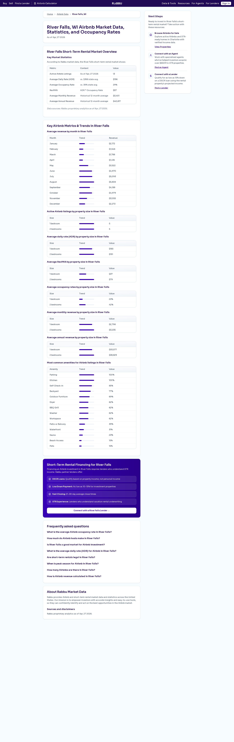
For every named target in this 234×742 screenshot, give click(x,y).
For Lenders (212, 3)
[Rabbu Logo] (117, 3)
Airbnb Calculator (47, 3)
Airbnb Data (62, 14)
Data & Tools (169, 3)
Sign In (226, 3)
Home (50, 14)
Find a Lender (22, 3)
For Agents (198, 3)
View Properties (163, 47)
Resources (184, 3)
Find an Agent (161, 67)
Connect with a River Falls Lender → (92, 510)
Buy (5, 3)
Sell (11, 3)
